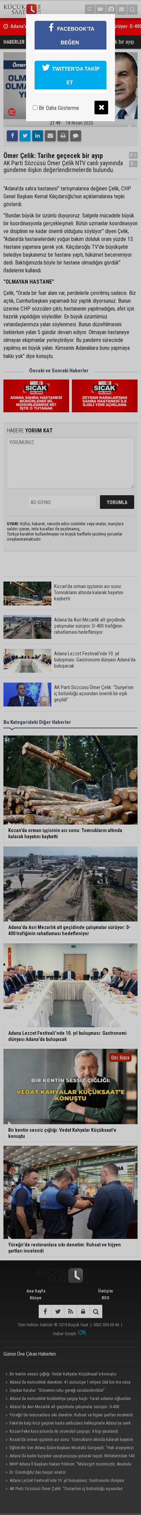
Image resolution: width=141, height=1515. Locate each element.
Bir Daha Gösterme (58, 108)
